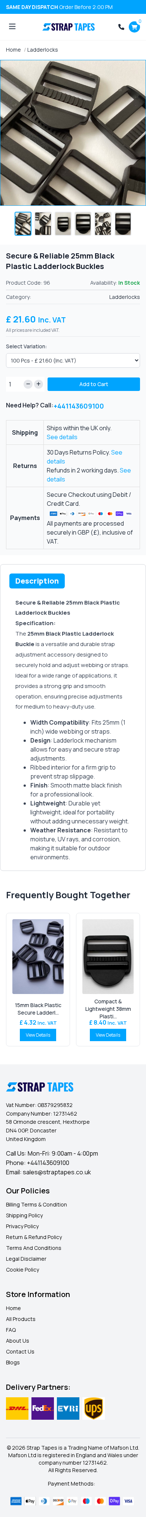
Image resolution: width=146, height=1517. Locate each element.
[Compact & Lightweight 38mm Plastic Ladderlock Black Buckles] (108, 956)
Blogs (13, 1362)
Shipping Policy (24, 1215)
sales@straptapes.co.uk (57, 1172)
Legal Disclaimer (26, 1258)
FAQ (11, 1329)
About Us (17, 1340)
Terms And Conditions (33, 1247)
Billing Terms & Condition (36, 1204)
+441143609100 (79, 405)
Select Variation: (26, 346)
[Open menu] (12, 26)
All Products (21, 1318)
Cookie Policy (22, 1269)
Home (13, 49)
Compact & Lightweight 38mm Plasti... (108, 1009)
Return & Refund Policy (34, 1237)
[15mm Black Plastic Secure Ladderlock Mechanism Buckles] (38, 956)
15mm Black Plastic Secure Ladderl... (38, 1008)
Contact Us (20, 1351)
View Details (38, 1035)
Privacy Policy (22, 1226)
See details (62, 437)
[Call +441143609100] (121, 26)
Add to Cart (93, 384)
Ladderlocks (42, 49)
